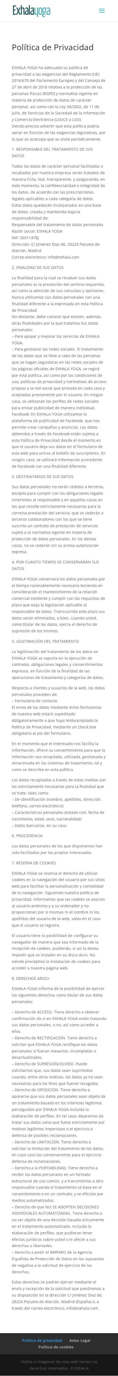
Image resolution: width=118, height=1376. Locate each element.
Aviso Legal (79, 1340)
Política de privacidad (42, 1340)
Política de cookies (56, 1347)
